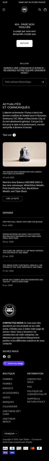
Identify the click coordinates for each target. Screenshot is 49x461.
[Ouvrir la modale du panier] (45, 9)
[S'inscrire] (43, 82)
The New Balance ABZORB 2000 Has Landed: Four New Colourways (22, 173)
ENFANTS (8, 388)
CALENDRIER (10, 406)
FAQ (29, 387)
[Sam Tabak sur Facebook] (4, 356)
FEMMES (7, 384)
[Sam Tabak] (24, 9)
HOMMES (8, 379)
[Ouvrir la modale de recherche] (39, 9)
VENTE (6, 397)
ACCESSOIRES (11, 393)
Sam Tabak (24, 439)
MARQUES (8, 402)
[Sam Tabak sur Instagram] (9, 356)
